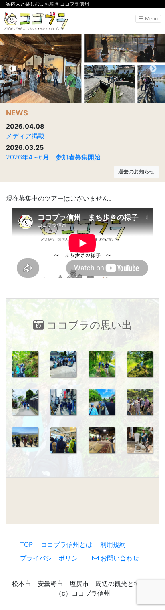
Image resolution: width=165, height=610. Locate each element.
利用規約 (113, 544)
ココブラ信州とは (66, 544)
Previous (12, 69)
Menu (150, 19)
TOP (26, 544)
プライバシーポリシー (52, 558)
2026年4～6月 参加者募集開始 (53, 157)
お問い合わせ (119, 558)
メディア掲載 (25, 136)
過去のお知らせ (136, 172)
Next (153, 69)
